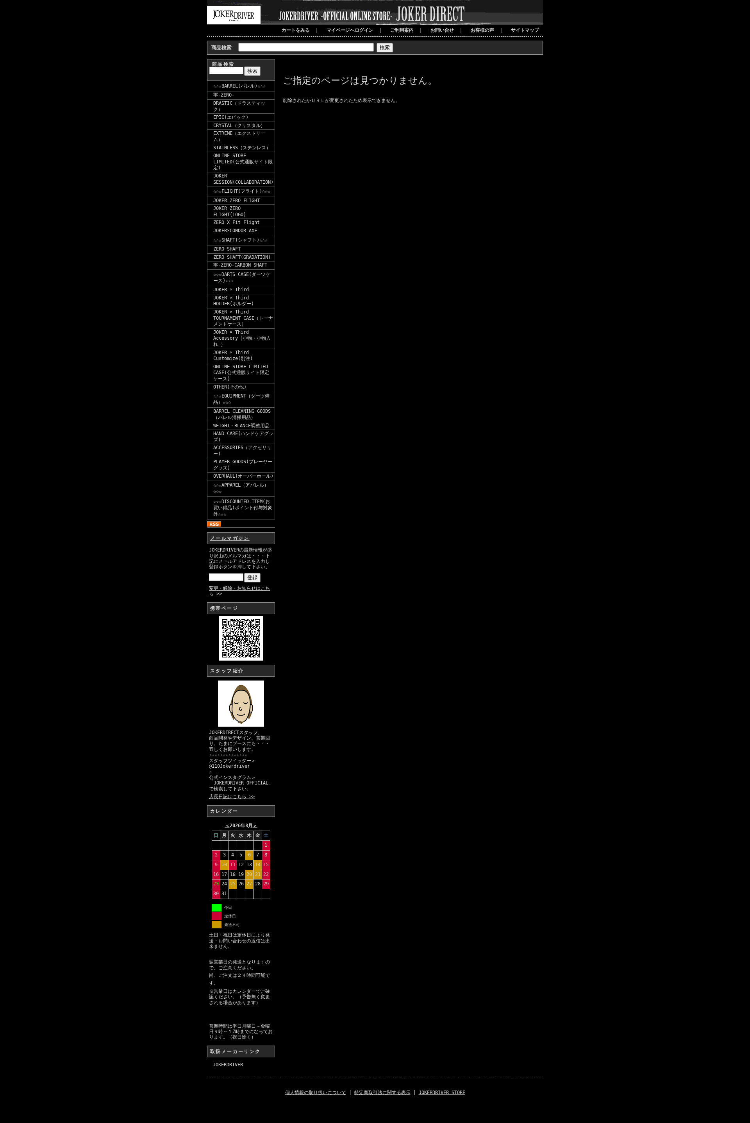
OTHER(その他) (229, 387)
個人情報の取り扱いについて (315, 1092)
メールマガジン (230, 538)
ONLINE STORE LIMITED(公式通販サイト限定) (243, 161)
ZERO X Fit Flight (236, 222)
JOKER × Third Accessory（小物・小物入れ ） (242, 338)
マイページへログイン (350, 30)
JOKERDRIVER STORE (442, 1092)
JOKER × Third (231, 289)
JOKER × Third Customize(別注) (233, 356)
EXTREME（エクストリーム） (239, 136)
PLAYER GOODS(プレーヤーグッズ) (242, 465)
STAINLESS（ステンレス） (242, 147)
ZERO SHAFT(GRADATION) (242, 257)
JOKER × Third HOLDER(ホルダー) (233, 301)
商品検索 (221, 47)
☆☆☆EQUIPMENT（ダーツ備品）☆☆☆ (241, 399)
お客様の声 (482, 30)
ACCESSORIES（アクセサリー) (242, 451)
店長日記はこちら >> (232, 796)
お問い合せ (442, 30)
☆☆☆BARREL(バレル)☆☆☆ (239, 86)
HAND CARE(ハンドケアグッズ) (243, 436)
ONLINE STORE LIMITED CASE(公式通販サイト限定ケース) (241, 372)
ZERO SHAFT (227, 249)
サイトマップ (525, 30)
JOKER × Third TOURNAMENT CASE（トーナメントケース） (243, 318)
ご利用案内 (402, 30)
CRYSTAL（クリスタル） (239, 125)
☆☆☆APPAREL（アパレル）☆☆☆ (241, 488)
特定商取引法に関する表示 (382, 1092)
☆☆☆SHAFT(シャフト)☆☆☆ (240, 240)
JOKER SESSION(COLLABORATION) (243, 179)
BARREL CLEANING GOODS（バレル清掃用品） (242, 414)
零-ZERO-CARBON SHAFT (240, 265)
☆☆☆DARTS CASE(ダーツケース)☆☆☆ (241, 277)
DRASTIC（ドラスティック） (239, 106)
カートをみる (296, 30)
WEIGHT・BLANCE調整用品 (241, 425)
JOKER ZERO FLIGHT (236, 200)
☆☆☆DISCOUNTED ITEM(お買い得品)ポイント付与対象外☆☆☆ (242, 507)
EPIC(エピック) (230, 117)
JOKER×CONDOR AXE (235, 230)
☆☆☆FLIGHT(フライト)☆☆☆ (241, 191)
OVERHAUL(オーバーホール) (243, 476)
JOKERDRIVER (228, 1064)
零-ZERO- (223, 95)
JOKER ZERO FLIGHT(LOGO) (229, 211)
